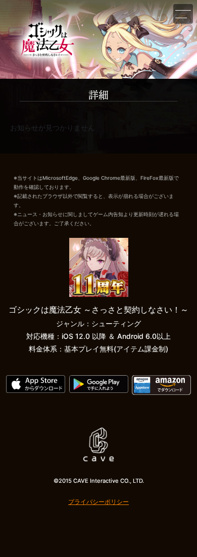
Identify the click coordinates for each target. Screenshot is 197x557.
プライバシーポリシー (98, 501)
